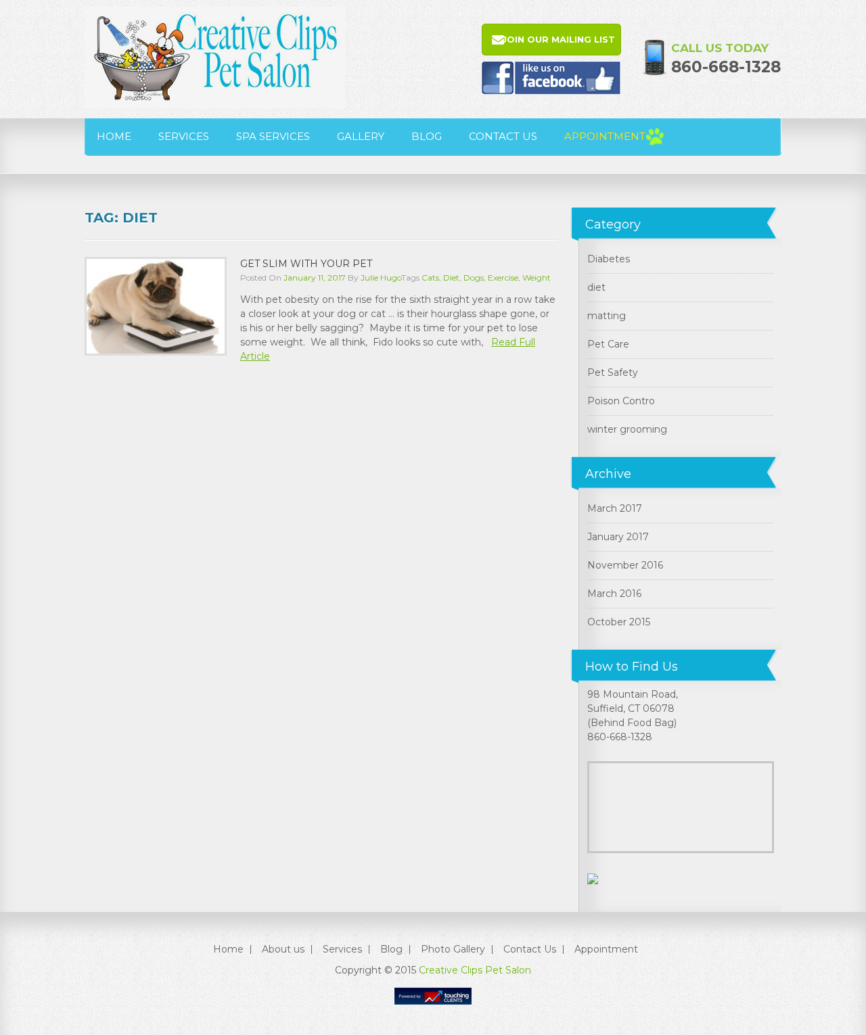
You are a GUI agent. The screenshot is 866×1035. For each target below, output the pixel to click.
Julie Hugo (381, 277)
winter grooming (627, 429)
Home (114, 136)
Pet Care (608, 344)
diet (451, 277)
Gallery (360, 136)
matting (606, 316)
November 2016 (625, 565)
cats (430, 277)
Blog (426, 136)
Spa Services (273, 136)
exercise (503, 277)
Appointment (604, 136)
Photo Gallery (453, 949)
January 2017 (618, 537)
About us (283, 949)
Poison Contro (621, 401)
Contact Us (503, 136)
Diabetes (608, 259)
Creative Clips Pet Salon (475, 970)
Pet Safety (612, 372)
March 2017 (614, 508)
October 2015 (618, 622)
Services (183, 136)
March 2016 (614, 593)
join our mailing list (558, 39)
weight (536, 277)
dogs (473, 277)
